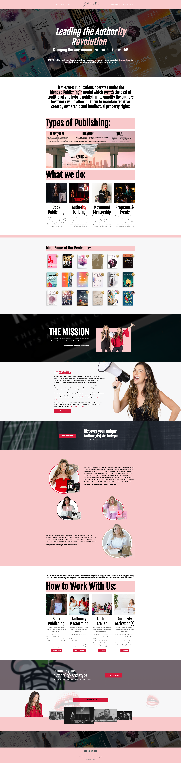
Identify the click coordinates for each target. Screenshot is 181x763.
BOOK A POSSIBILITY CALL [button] (90, 700)
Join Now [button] (101, 650)
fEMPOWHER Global (77, 406)
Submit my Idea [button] (56, 650)
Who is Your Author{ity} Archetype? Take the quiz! (122, 4)
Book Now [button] (125, 650)
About (57, 4)
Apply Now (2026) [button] (79, 650)
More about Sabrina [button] (62, 411)
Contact (63, 4)
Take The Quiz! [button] (67, 435)
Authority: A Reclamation (80, 397)
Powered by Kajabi (90, 759)
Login (69, 4)
